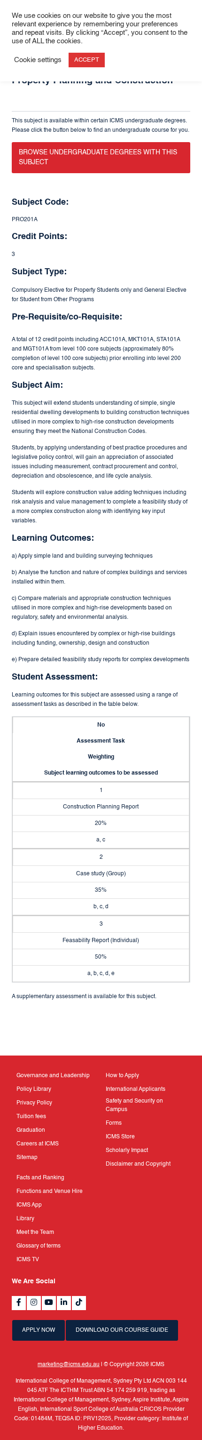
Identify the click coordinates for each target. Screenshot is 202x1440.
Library (25, 1219)
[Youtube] (49, 1303)
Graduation (30, 1130)
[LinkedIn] (64, 1303)
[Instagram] (34, 1303)
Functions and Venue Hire (49, 1191)
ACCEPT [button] (86, 60)
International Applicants (135, 1089)
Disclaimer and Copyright (138, 1164)
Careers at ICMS (37, 1144)
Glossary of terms (38, 1246)
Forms (114, 1123)
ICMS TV (27, 1260)
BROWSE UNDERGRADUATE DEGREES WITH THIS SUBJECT (98, 157)
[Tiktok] (79, 1303)
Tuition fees (31, 1117)
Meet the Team (35, 1232)
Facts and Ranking (40, 1178)
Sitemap (27, 1157)
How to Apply (122, 1076)
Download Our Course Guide (122, 1330)
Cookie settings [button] (38, 60)
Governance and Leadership (53, 1076)
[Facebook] (19, 1303)
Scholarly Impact (127, 1150)
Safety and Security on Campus (134, 1105)
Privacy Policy (34, 1103)
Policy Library (33, 1089)
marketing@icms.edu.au (69, 1365)
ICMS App (29, 1205)
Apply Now (38, 1330)
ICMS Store (120, 1137)
